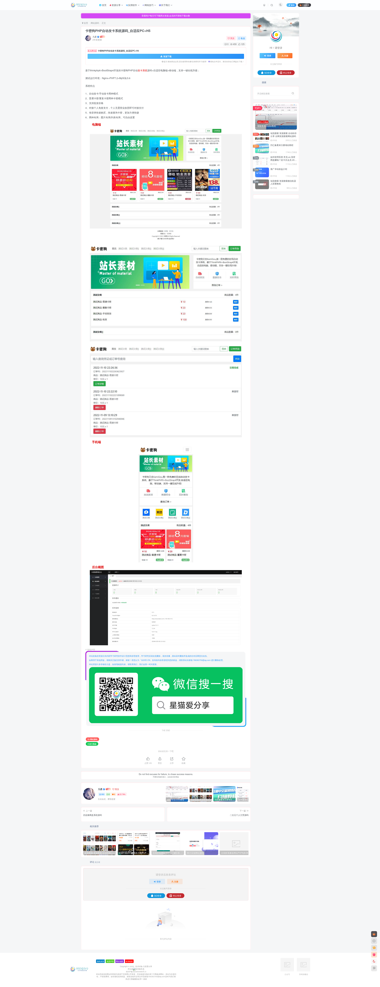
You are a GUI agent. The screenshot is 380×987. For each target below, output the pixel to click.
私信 (243, 38)
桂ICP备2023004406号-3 (136, 971)
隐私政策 (100, 961)
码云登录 (177, 895)
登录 (159, 881)
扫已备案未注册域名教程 (281, 145)
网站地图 (119, 961)
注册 (176, 881)
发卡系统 (142, 70)
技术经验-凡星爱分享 (143, 966)
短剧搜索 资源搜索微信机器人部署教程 (283, 182)
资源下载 (167, 56)
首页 (85, 22)
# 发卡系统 (92, 744)
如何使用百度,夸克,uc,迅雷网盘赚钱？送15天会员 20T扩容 (283, 159)
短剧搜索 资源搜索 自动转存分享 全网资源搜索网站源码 (283, 135)
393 (102, 794)
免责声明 (110, 961)
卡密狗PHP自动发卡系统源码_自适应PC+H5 (117, 30)
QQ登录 (158, 895)
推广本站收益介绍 (278, 168)
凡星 (94, 36)
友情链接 (129, 961)
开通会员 (305, 5)
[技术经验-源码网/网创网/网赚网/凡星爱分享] (79, 968)
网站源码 (95, 22)
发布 (292, 5)
